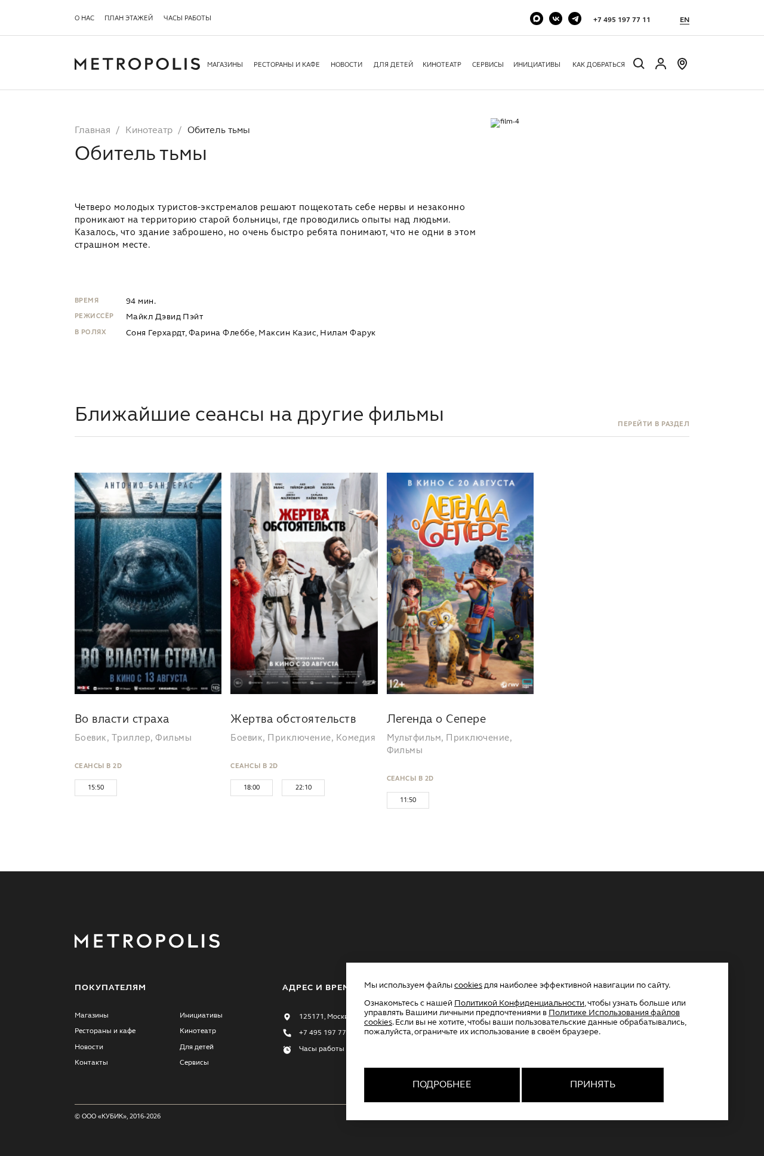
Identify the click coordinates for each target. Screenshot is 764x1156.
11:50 (408, 800)
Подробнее (442, 1085)
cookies (468, 985)
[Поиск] (639, 65)
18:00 (252, 787)
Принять (592, 1085)
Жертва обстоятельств (293, 719)
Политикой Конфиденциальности (519, 1003)
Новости (346, 65)
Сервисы (488, 65)
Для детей (393, 65)
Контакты (91, 1062)
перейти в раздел (653, 424)
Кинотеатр (442, 65)
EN (684, 20)
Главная (92, 130)
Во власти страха (122, 719)
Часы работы (187, 18)
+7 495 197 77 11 (622, 20)
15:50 (96, 787)
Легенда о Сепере (436, 719)
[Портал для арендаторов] (661, 69)
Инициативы (536, 65)
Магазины (225, 65)
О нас (84, 18)
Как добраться (598, 65)
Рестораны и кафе (287, 65)
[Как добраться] (682, 69)
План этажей (128, 18)
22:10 (303, 787)
